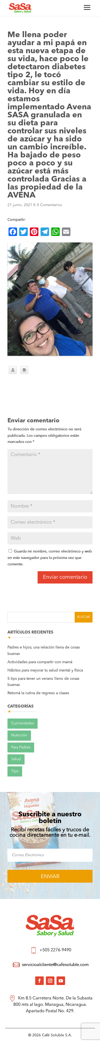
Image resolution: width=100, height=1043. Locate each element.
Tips (14, 771)
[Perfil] (13, 370)
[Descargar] (24, 370)
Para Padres (20, 747)
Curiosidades (22, 723)
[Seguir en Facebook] (39, 980)
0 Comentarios (49, 205)
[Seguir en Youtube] (61, 980)
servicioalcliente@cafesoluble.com (55, 965)
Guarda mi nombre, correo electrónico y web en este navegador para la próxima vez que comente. (49, 558)
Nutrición (19, 735)
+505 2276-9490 (55, 950)
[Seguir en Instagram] (50, 980)
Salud (16, 759)
